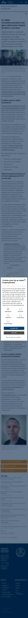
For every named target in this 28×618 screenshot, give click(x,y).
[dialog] (14, 309)
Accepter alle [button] (14, 328)
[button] (14, 337)
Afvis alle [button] (14, 333)
